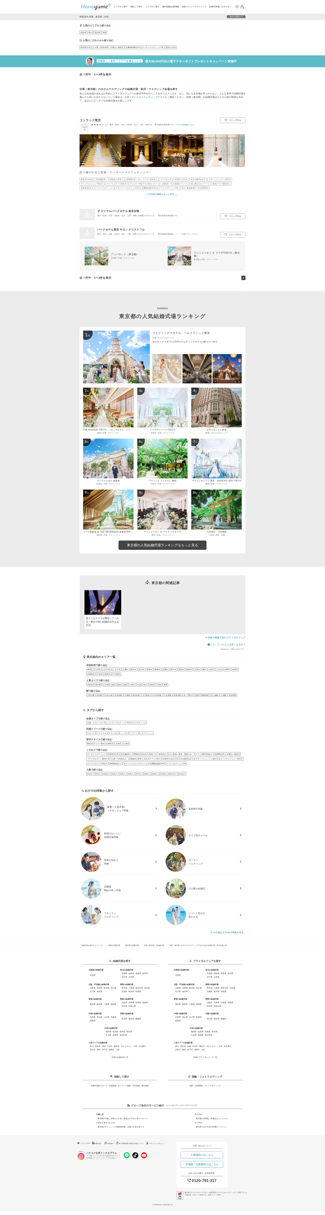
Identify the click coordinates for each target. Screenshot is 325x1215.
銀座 (119, 685)
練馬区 (90, 669)
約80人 (147, 774)
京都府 (138, 1002)
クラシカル (113, 733)
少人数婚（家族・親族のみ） (181, 754)
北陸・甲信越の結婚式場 (99, 984)
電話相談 (145, 1086)
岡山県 (99, 1017)
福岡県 (108, 1032)
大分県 (108, 1035)
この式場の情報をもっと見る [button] (160, 194)
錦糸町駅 (136, 695)
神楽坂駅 (177, 695)
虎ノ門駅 (187, 695)
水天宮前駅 (156, 695)
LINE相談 (136, 1086)
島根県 (113, 1017)
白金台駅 (108, 695)
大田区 (98, 669)
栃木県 (131, 991)
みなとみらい (126, 1046)
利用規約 (110, 1143)
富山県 (113, 988)
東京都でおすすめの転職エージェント (212, 1127)
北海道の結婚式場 (96, 970)
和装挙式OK (85, 47)
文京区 (197, 669)
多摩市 (235, 669)
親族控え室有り (136, 759)
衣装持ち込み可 (169, 759)
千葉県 (131, 988)
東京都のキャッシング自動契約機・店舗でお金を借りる (121, 1127)
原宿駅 (100, 695)
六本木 (132, 685)
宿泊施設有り (126, 754)
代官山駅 (91, 695)
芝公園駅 (215, 695)
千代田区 (116, 674)
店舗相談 (112, 1086)
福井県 (99, 991)
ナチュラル (101, 733)
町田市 (133, 669)
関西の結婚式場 (126, 999)
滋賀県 (145, 1002)
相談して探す (136, 6)
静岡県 (113, 1004)
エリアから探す (120, 6)
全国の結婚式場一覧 (120, 1057)
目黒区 (165, 669)
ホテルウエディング (137, 723)
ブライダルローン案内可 (97, 759)
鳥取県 (92, 1021)
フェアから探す (152, 6)
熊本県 (129, 1032)
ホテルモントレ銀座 (216, 430)
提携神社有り (220, 754)
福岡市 (111, 1050)
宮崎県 (115, 1035)
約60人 (131, 774)
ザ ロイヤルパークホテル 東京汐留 (118, 211)
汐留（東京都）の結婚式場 (154, 945)
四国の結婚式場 (126, 1013)
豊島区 (157, 669)
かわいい (91, 733)
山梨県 (92, 988)
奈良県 (124, 1006)
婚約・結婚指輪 (196, 1086)
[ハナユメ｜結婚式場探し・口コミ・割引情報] (96, 7)
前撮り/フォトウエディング (194, 6)
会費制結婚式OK (133, 47)
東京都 (124, 988)
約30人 (106, 774)
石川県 (92, 991)
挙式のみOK (171, 47)
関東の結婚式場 (114, 945)
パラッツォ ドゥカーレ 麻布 (162, 481)
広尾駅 (127, 695)
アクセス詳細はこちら (184, 125)
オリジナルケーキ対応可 (97, 764)
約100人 (163, 774)
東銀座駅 (205, 695)
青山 (90, 32)
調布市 (189, 669)
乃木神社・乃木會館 (216, 532)
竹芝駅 (196, 695)
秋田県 (145, 973)
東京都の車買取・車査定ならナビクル (212, 1118)
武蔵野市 (91, 674)
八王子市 (116, 669)
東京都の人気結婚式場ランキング (162, 316)
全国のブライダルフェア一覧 (205, 1057)
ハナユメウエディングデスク (149, 97)
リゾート (134, 733)
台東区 (227, 669)
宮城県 (124, 973)
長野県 (99, 988)
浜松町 (152, 685)
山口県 (106, 1017)
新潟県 (106, 988)
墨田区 (181, 669)
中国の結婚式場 (95, 1013)
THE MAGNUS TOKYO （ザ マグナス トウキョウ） (111, 430)
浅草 (165, 685)
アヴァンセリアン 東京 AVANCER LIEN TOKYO (216, 481)
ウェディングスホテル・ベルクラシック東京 (181, 333)
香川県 (124, 1019)
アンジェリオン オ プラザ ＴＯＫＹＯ (162, 532)
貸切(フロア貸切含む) (158, 754)
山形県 (131, 977)
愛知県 (92, 1004)
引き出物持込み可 (185, 759)
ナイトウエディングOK (176, 764)
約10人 (90, 774)
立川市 (219, 669)
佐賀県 (115, 1032)
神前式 (110, 744)
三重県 (106, 1004)
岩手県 (124, 977)
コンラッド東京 (90, 120)
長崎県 (122, 1032)
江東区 (125, 669)
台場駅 (223, 695)
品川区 (141, 669)
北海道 (92, 975)
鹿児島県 (123, 1035)
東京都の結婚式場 (132, 945)
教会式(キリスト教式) (96, 744)
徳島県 (131, 1019)
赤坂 (125, 685)
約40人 (114, 774)
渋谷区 (211, 669)
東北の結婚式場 (126, 970)
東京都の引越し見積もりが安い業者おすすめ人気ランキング (123, 1118)
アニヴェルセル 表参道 (108, 481)
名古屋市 (142, 1046)
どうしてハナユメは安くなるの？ (227, 644)
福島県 (131, 973)
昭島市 (108, 674)
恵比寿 (97, 32)
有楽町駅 (232, 695)
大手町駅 (146, 695)
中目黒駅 (167, 695)
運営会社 (98, 1143)
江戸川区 (107, 669)
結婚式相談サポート (99, 1086)
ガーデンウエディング (96, 754)
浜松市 (92, 1050)
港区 (204, 669)
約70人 (139, 774)
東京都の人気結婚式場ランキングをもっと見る (162, 545)
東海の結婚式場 (95, 999)
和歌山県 (132, 1006)
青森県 (138, 973)
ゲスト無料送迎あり (204, 754)
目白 (145, 685)
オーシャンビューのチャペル (136, 764)
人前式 (118, 744)
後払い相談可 (117, 47)
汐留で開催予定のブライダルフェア (226, 637)
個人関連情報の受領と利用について (131, 1143)
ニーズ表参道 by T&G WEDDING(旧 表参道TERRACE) (110, 532)
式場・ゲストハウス (95, 723)
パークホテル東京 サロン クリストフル (121, 229)
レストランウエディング (116, 723)
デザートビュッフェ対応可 (207, 759)
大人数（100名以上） (119, 759)
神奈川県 (139, 988)
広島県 (92, 1017)
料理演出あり (115, 764)
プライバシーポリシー (156, 1143)
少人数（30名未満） (101, 47)
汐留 (159, 685)
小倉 (118, 1050)
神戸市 (104, 1050)
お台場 (106, 685)
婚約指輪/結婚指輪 (170, 6)
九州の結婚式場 (110, 1028)
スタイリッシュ (146, 733)
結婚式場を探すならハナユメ (92, 945)
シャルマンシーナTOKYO (162, 430)
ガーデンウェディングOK (152, 47)
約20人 (98, 774)
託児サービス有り (153, 759)
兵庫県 (131, 1002)
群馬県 (138, 991)
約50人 (122, 774)
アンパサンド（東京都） (125, 254)
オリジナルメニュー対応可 (231, 759)
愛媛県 (138, 1019)
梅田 (99, 1050)
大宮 (135, 1046)
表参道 (83, 32)
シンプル (124, 733)
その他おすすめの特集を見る (228, 932)
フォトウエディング (212, 1086)
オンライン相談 (124, 1086)
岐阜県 (99, 1004)
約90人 (155, 774)
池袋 (104, 32)
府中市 (173, 669)
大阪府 (124, 1002)
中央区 (100, 674)
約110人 (172, 774)
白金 (139, 685)
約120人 (182, 774)
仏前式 (126, 744)
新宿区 (149, 669)
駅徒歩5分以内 (140, 754)
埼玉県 (147, 988)
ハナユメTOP (85, 1143)
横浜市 (117, 1046)
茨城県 (124, 991)
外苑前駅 (118, 695)
